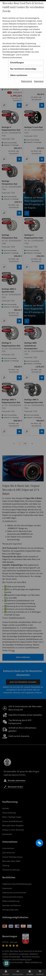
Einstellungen (17, 62)
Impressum (39, 81)
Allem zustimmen (18, 75)
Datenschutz (26, 81)
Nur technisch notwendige (23, 68)
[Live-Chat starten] (39, 843)
